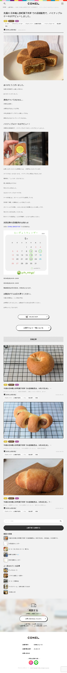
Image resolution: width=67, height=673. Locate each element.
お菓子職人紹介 (26, 649)
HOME (4, 7)
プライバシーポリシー (22, 667)
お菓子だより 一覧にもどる (33, 328)
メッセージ (37, 649)
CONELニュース (38, 644)
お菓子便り (11, 7)
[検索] (61, 521)
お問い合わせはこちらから (33, 618)
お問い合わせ (26, 653)
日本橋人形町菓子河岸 (14, 226)
